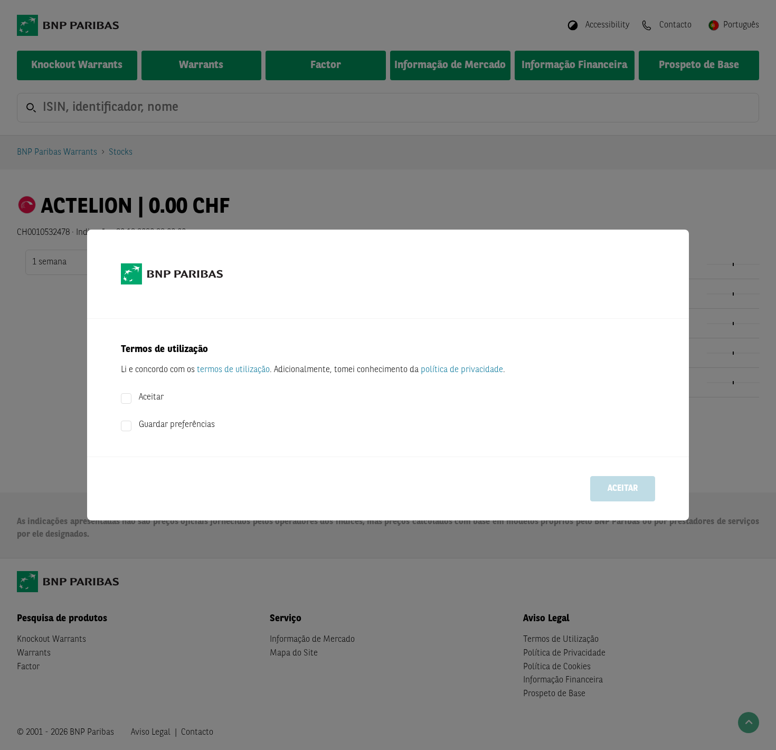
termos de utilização (233, 370)
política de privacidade (462, 370)
